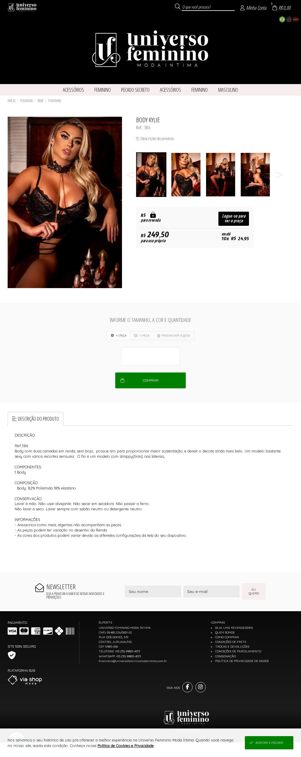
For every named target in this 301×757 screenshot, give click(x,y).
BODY (41, 100)
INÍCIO (11, 100)
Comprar (150, 380)
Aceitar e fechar (269, 743)
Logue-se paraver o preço (233, 218)
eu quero (254, 591)
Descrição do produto (38, 418)
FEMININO (26, 100)
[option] (153, 174)
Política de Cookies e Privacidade (126, 745)
